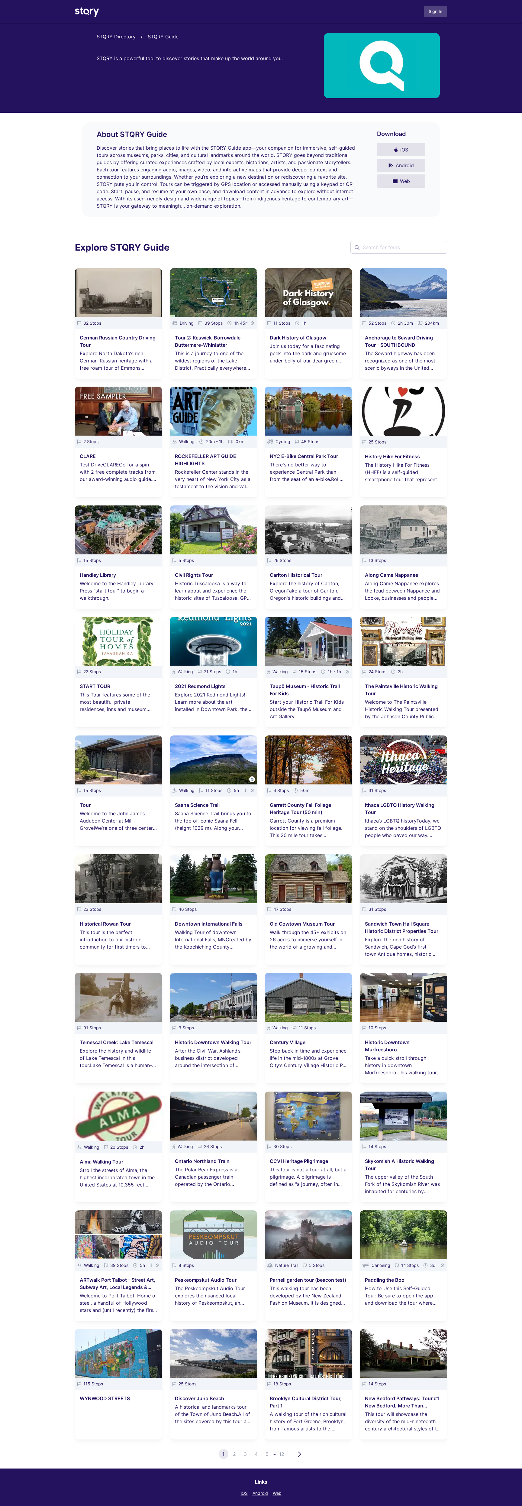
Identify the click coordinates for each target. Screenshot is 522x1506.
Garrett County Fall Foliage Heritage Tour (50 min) (300, 808)
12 (281, 1454)
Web (277, 1493)
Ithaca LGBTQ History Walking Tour (399, 808)
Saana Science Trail (197, 805)
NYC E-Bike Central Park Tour (304, 456)
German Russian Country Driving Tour (118, 341)
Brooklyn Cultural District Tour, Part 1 (306, 1402)
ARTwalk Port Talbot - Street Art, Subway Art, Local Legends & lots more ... (117, 1284)
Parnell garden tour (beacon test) (308, 1280)
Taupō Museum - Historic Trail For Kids (305, 689)
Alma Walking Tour (101, 1162)
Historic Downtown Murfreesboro (387, 1046)
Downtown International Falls (209, 924)
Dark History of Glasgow (298, 338)
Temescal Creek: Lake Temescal (116, 1042)
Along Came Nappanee (391, 575)
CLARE (88, 456)
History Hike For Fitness (392, 456)
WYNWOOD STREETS (105, 1398)
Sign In (435, 11)
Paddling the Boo (384, 1280)
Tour (85, 805)
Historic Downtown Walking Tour (213, 1042)
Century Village (287, 1042)
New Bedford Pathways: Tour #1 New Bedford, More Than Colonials (402, 1402)
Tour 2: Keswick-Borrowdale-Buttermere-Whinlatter (209, 341)
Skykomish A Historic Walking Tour (399, 1164)
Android (260, 1493)
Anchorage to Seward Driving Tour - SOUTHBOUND (399, 341)
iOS (244, 1493)
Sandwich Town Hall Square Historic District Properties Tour (401, 927)
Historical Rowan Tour (105, 924)
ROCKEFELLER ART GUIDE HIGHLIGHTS (205, 459)
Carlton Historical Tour (296, 575)
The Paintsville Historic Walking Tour (401, 689)
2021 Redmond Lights (200, 686)
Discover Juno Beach (199, 1398)
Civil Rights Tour (194, 575)
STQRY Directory (116, 37)
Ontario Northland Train (202, 1161)
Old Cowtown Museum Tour (302, 924)
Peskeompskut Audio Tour (206, 1280)
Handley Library (98, 575)
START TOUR (95, 686)
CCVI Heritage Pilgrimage (299, 1161)
